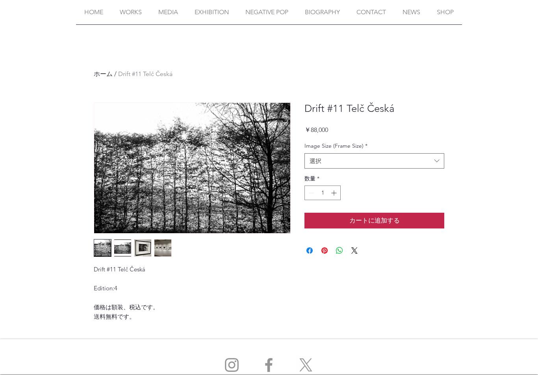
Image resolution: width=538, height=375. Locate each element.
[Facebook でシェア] (309, 250)
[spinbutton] (322, 193)
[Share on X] (354, 250)
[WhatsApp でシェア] (339, 250)
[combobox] (374, 161)
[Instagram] (232, 365)
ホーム (103, 74)
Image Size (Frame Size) (335, 145)
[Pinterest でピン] (324, 250)
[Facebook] (269, 365)
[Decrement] (310, 193)
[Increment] (334, 193)
